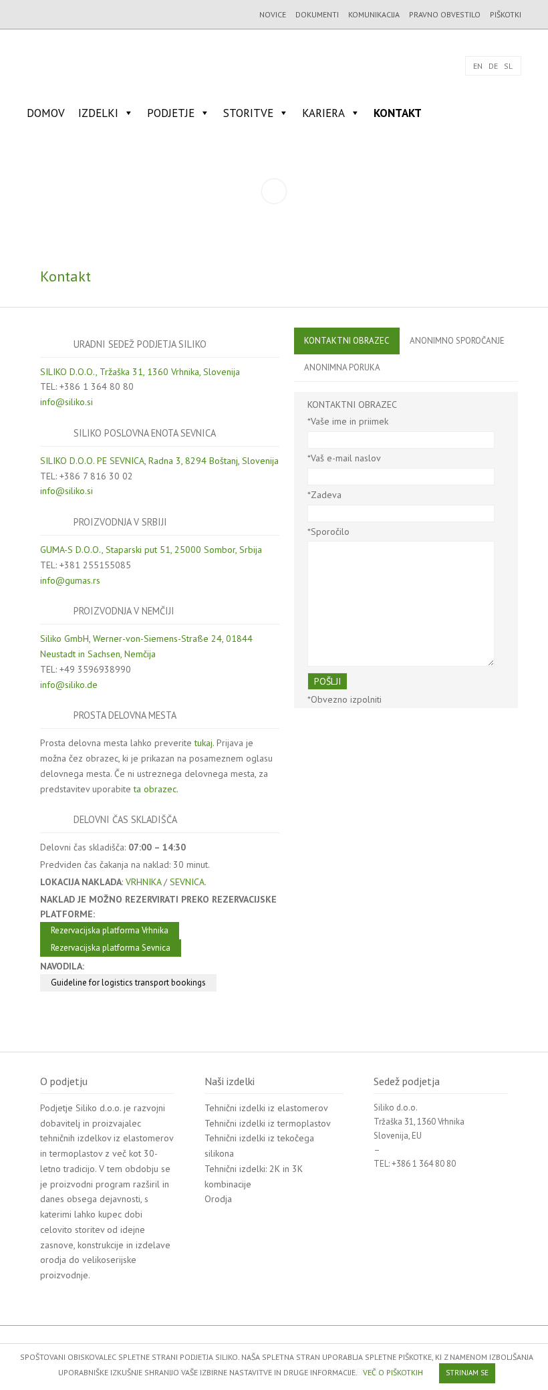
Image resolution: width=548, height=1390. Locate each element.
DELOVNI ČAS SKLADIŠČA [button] (125, 819)
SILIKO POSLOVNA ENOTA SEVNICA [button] (145, 433)
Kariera (323, 113)
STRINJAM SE (467, 1372)
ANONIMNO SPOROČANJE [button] (457, 340)
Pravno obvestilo (445, 14)
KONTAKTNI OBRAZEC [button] (347, 340)
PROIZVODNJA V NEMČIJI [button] (124, 610)
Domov (46, 113)
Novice (272, 14)
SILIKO (70, 65)
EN (478, 66)
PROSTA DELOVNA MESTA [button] (125, 715)
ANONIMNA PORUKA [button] (342, 367)
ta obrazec (155, 789)
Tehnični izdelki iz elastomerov (266, 1108)
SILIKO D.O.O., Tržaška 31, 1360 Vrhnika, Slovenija (140, 372)
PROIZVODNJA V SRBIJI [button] (120, 521)
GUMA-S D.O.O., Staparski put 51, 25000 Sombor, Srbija (151, 550)
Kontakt (398, 113)
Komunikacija (374, 14)
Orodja (218, 1199)
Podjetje (170, 113)
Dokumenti (317, 14)
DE (493, 66)
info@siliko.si (66, 402)
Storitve (248, 113)
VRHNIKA (143, 882)
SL (508, 66)
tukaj (203, 743)
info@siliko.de (69, 685)
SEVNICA (187, 882)
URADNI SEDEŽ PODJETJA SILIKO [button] (140, 344)
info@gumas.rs (70, 580)
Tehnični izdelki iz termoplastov (267, 1123)
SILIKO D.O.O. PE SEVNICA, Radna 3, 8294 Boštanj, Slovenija (159, 461)
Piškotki (505, 14)
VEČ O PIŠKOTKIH (393, 1372)
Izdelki (98, 113)
